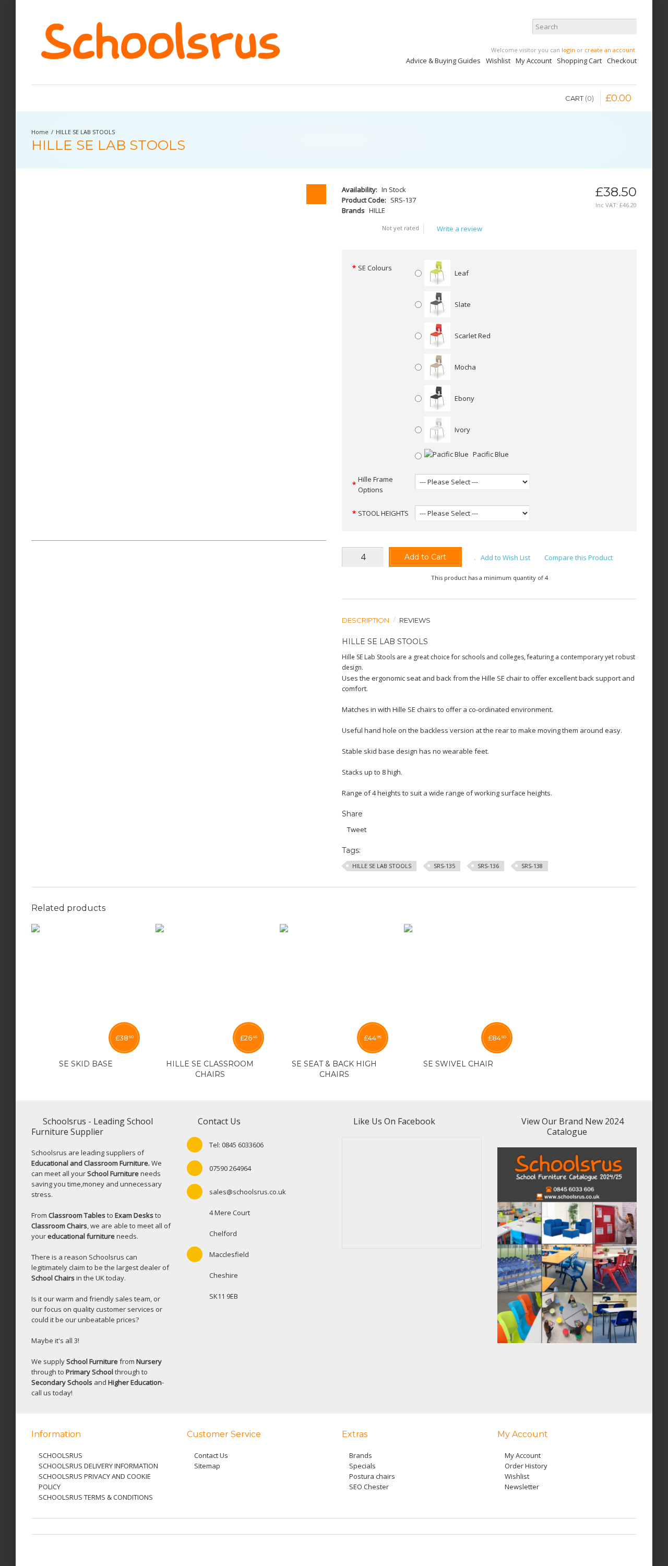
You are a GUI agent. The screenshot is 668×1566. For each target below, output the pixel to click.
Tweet (356, 829)
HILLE (377, 210)
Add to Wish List (505, 557)
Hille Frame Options (375, 484)
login (568, 50)
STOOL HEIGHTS (383, 513)
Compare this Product (578, 557)
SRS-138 (532, 866)
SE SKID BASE (86, 1064)
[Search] (629, 26)
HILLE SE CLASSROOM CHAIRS (210, 1069)
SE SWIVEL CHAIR (458, 1064)
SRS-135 (444, 866)
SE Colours (375, 267)
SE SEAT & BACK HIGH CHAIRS (334, 1069)
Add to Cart (425, 557)
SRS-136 (488, 866)
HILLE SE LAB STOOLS (85, 132)
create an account (609, 50)
